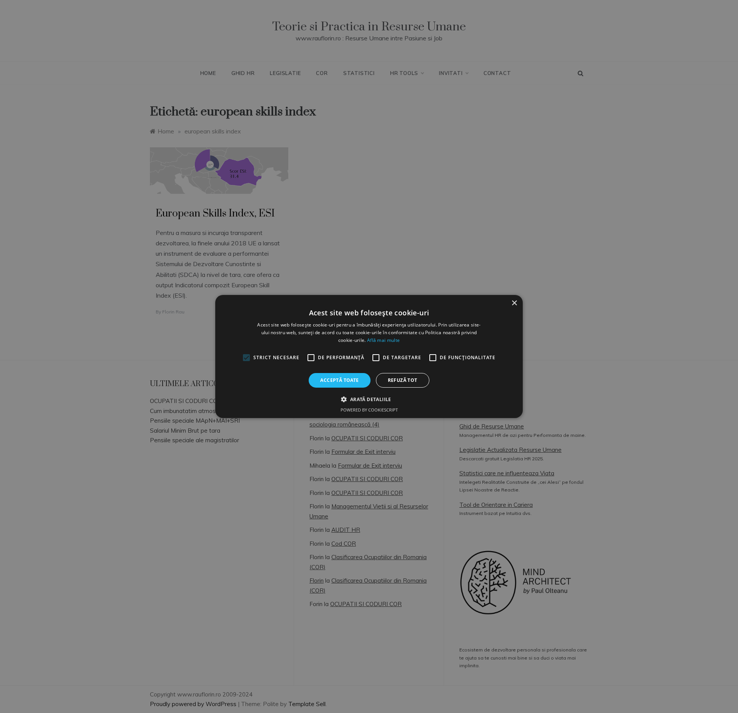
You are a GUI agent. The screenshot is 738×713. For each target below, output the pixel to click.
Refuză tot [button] (402, 380)
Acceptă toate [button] (339, 380)
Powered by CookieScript (369, 410)
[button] (369, 399)
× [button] (514, 303)
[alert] (369, 356)
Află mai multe (383, 340)
